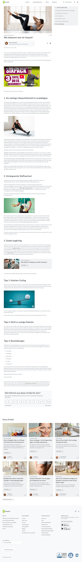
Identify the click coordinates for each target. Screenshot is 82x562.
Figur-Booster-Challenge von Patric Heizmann (34, 262)
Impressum (44, 518)
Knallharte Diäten (16, 248)
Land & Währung (6, 540)
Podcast (23, 530)
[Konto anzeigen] (74, 2)
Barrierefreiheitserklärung (47, 528)
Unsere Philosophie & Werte (8, 520)
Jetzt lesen (23, 265)
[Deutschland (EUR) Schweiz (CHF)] (12, 542)
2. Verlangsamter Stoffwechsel (61, 13)
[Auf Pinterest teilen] (50, 43)
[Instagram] (75, 511)
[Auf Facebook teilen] (47, 43)
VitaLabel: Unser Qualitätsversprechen (11, 518)
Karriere (4, 528)
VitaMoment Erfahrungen (8, 526)
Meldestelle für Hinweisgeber (48, 530)
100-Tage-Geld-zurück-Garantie (28, 532)
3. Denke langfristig (59, 15)
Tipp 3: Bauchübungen (59, 24)
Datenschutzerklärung (46, 522)
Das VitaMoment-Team (7, 524)
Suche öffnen (68, 2)
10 (49, 402)
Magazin (23, 528)
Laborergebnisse (25, 524)
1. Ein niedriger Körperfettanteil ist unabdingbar (65, 10)
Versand (23, 522)
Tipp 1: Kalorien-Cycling (60, 18)
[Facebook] (78, 511)
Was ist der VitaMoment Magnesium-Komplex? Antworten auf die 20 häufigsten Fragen (66, 480)
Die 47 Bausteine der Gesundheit (9, 522)
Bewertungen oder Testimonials (30, 383)
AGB (42, 520)
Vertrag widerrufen (8, 549)
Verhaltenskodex (45, 532)
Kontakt (23, 518)
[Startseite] (6, 2)
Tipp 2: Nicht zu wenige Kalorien (61, 21)
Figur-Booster (10, 252)
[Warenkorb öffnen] (77, 2)
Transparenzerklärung (46, 526)
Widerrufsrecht (45, 524)
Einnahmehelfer (25, 526)
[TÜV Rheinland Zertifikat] (62, 555)
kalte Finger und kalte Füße (26, 187)
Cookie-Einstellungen (46, 534)
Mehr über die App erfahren (67, 521)
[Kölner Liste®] (76, 555)
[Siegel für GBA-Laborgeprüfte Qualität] (70, 555)
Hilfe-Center (24, 520)
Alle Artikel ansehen (7, 499)
